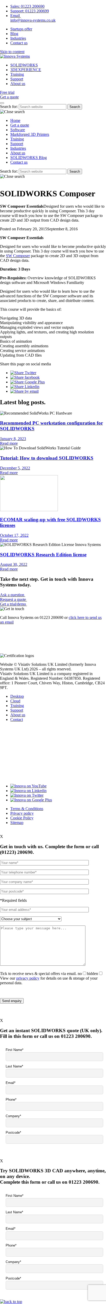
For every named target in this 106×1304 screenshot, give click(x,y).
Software (17, 130)
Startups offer (21, 29)
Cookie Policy (21, 818)
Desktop (17, 696)
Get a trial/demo (13, 604)
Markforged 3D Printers (29, 134)
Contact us (19, 43)
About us (17, 83)
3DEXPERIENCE (25, 70)
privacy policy (27, 978)
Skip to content (12, 51)
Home (15, 120)
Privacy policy (22, 813)
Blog (14, 33)
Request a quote (13, 599)
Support (16, 79)
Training (17, 74)
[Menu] (2, 103)
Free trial (7, 92)
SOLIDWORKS (24, 65)
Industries (18, 38)
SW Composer (18, 256)
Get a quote (9, 97)
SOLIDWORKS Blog (28, 157)
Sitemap (16, 822)
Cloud (15, 701)
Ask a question (12, 595)
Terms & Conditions (26, 808)
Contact (16, 719)
